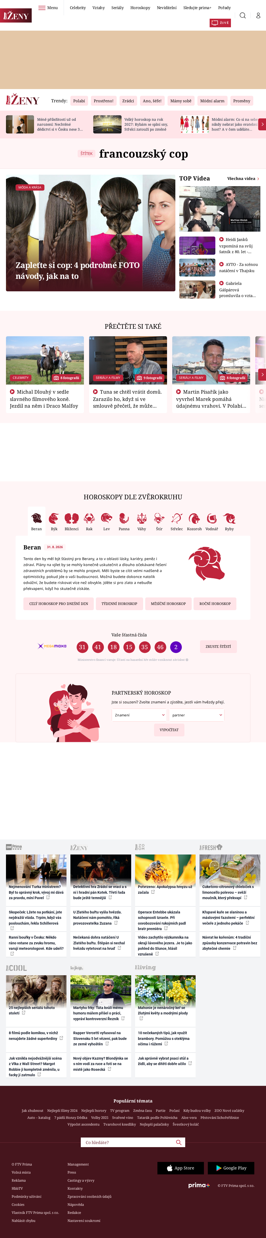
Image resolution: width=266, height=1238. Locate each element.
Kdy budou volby (197, 1110)
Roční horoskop (215, 603)
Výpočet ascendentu (83, 1124)
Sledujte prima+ (197, 7)
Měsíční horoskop (168, 603)
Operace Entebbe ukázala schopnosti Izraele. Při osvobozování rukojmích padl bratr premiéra (162, 920)
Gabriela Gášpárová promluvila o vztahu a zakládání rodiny (238, 292)
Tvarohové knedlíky (119, 1124)
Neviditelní (167, 7)
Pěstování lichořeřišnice (220, 1117)
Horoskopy (140, 7)
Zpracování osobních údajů (89, 1196)
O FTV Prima (22, 1164)
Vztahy (98, 7)
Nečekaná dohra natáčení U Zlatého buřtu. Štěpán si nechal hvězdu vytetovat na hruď (99, 943)
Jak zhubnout (32, 1110)
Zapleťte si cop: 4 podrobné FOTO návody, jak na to (78, 270)
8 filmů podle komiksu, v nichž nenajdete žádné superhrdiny (33, 1035)
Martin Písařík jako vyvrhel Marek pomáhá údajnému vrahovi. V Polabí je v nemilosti (209, 402)
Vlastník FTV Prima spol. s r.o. (35, 1212)
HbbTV (17, 1188)
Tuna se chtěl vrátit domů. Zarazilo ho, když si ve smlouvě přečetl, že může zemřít (127, 402)
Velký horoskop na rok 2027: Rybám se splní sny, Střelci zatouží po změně (146, 124)
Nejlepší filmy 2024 (62, 1110)
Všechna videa (241, 178)
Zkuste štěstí (218, 646)
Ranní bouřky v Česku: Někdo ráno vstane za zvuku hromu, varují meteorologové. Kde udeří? (36, 943)
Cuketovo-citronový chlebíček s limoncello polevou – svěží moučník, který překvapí (228, 892)
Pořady (224, 7)
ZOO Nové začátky (229, 1110)
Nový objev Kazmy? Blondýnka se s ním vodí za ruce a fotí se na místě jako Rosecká (100, 1064)
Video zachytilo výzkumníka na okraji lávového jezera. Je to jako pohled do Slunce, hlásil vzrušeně (165, 945)
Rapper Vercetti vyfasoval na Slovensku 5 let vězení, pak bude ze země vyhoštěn (100, 1038)
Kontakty (75, 1188)
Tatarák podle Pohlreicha (157, 1117)
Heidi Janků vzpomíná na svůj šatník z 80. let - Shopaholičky (236, 248)
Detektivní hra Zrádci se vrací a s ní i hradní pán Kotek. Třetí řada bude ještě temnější (100, 892)
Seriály (117, 7)
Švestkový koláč (186, 1124)
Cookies (18, 1204)
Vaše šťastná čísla (129, 635)
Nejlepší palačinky (154, 1124)
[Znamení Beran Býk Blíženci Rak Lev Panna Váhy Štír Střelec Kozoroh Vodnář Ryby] (139, 715)
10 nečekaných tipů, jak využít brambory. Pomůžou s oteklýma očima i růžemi (164, 1038)
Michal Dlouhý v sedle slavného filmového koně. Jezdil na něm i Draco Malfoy (44, 398)
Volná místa (21, 1172)
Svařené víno (122, 1117)
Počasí (174, 1110)
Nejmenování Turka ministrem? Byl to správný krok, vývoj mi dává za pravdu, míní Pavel (36, 892)
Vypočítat (169, 730)
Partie (160, 1110)
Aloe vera (189, 1117)
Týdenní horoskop (119, 603)
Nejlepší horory (93, 1110)
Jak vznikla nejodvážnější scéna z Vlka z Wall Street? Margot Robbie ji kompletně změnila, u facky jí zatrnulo (35, 1066)
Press (72, 1172)
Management (78, 1164)
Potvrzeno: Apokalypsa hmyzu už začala (165, 889)
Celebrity (78, 7)
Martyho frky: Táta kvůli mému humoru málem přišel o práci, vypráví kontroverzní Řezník (98, 1013)
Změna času (142, 1110)
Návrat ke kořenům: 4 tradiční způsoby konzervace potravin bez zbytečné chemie (229, 943)
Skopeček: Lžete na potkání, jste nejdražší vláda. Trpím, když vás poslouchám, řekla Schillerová (35, 917)
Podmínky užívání (26, 1196)
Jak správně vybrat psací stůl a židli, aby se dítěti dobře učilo (163, 1061)
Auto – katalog (38, 1117)
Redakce (74, 1212)
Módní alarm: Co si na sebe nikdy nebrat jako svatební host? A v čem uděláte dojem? (235, 126)
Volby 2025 (99, 1117)
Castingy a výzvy (81, 1180)
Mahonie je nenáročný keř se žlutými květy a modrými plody (163, 1010)
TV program (119, 1110)
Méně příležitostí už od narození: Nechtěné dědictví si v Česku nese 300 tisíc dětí (60, 126)
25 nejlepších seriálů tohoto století (32, 1010)
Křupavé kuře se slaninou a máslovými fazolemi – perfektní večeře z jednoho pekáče (228, 917)
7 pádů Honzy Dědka (70, 1117)
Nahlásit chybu (23, 1220)
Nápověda (76, 1204)
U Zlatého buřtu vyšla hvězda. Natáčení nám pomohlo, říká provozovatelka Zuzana (97, 917)
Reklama (19, 1180)
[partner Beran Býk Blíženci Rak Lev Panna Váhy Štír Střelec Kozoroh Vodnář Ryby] (196, 715)
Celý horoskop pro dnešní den (58, 603)
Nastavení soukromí (84, 1220)
